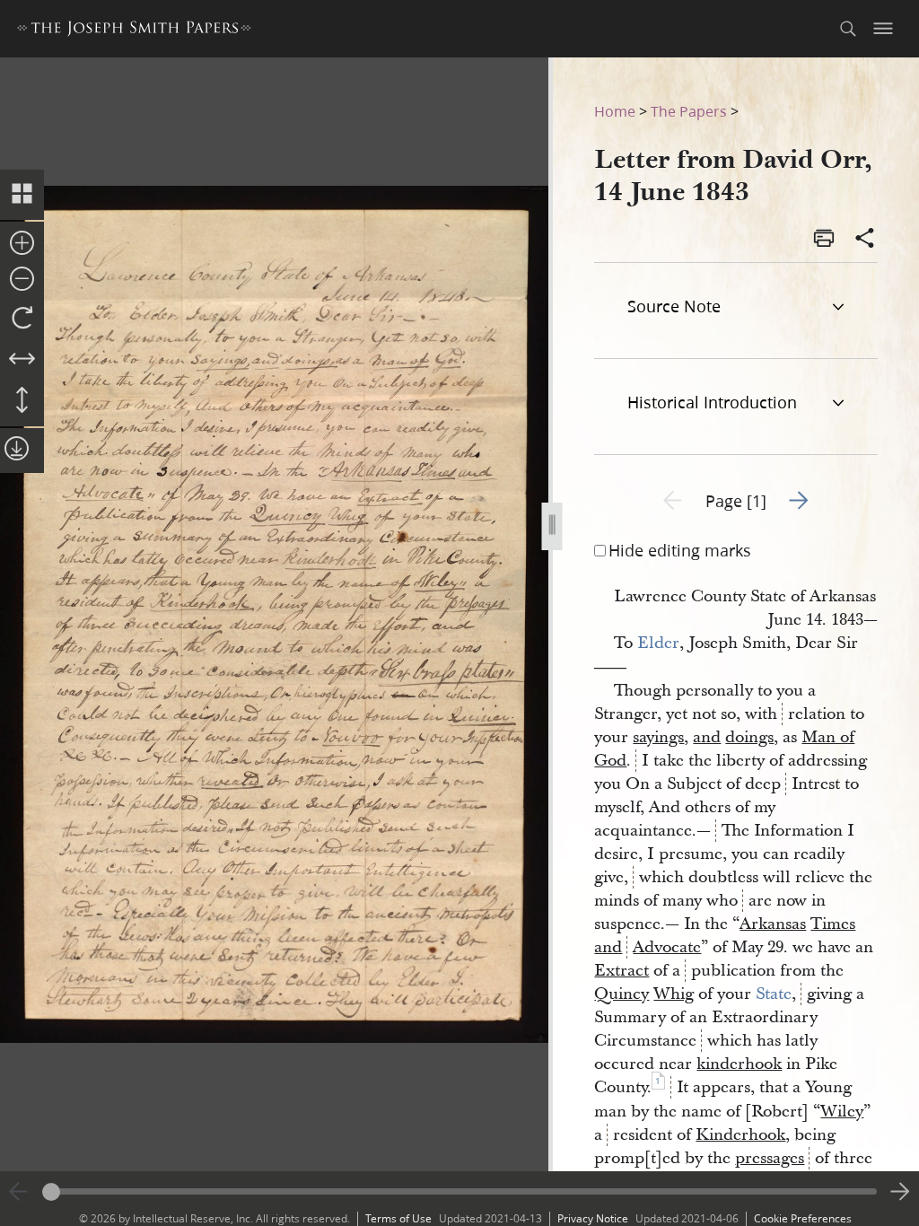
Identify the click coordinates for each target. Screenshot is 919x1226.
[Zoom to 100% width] (21, 360)
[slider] (459, 1191)
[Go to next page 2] (900, 1192)
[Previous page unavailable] (18, 1192)
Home (614, 111)
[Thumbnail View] (21, 195)
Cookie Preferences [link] (803, 1218)
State (774, 994)
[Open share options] (865, 239)
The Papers (689, 111)
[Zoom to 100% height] (21, 401)
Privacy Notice (592, 1218)
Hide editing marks (679, 550)
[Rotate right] (21, 319)
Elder (658, 643)
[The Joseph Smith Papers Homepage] (134, 31)
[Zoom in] (21, 244)
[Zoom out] (21, 280)
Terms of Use (398, 1218)
